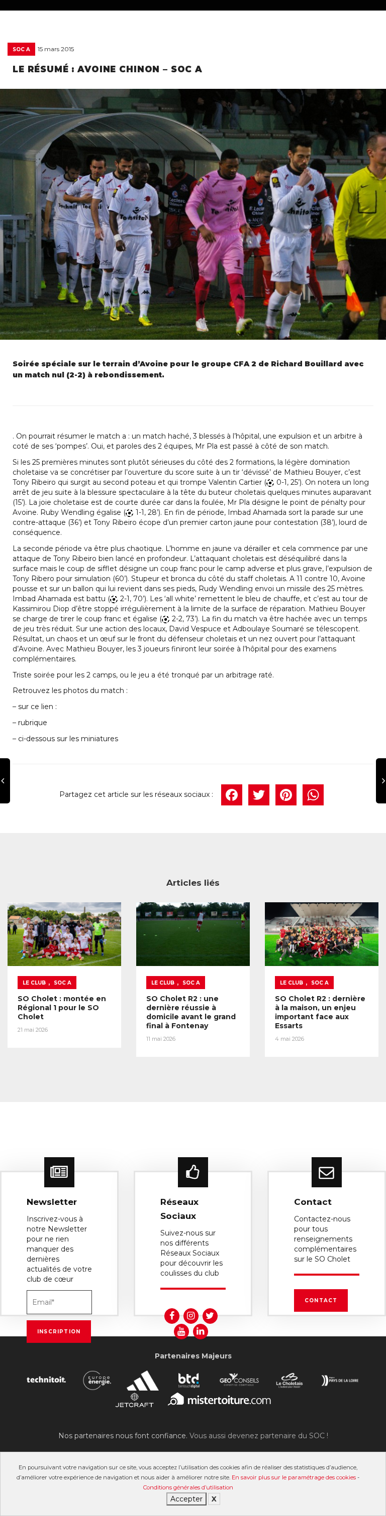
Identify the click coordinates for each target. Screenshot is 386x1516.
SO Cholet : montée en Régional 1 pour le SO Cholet (62, 1007)
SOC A (21, 49)
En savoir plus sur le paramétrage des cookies (294, 1477)
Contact (321, 1300)
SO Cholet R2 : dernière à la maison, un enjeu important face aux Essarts (320, 1012)
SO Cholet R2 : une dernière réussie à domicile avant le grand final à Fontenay (191, 1012)
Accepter (186, 1498)
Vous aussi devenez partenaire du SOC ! (258, 1435)
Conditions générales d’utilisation (188, 1487)
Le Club (34, 983)
